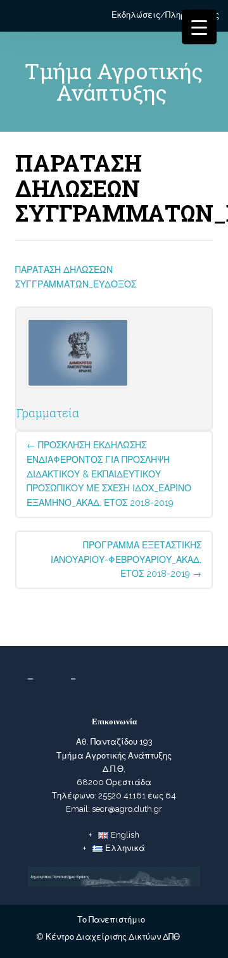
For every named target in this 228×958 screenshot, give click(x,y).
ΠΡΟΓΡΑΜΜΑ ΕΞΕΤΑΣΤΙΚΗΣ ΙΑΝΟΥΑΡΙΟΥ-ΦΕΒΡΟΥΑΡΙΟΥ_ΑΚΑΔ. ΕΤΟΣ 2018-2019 (126, 559)
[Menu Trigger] (199, 26)
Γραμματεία (47, 412)
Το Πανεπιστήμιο (111, 919)
